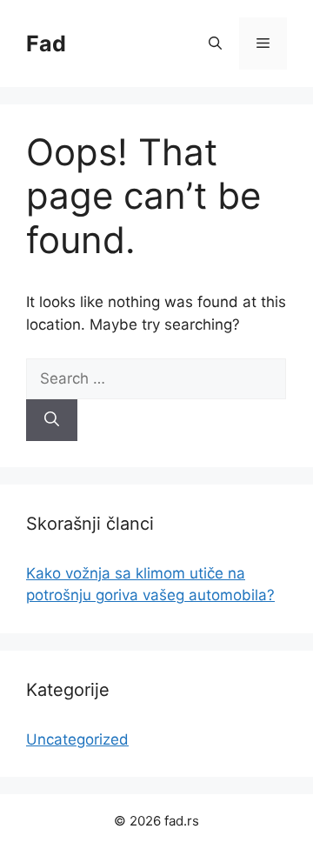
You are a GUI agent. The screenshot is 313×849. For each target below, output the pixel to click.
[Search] (51, 420)
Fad (46, 43)
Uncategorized (77, 739)
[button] (215, 43)
